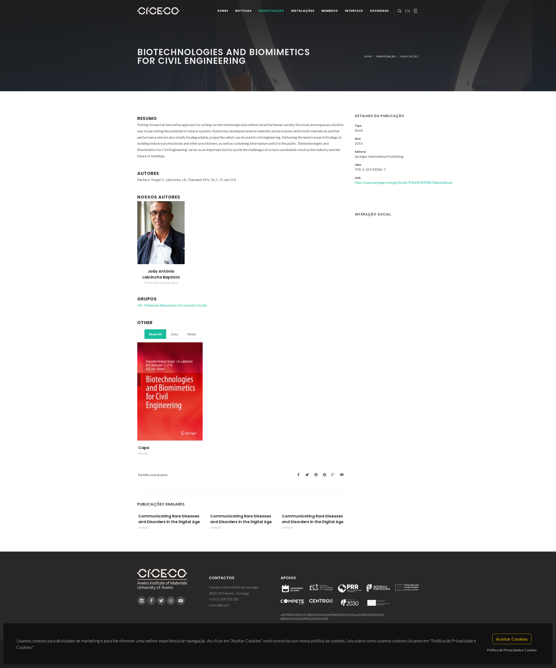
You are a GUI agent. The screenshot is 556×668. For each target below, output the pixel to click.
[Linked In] (141, 600)
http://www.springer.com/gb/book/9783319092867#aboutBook (404, 182)
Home (368, 56)
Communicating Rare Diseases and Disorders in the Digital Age (169, 519)
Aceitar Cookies (512, 638)
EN (407, 11)
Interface (354, 11)
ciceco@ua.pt (219, 605)
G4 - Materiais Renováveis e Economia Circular (172, 305)
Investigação (271, 11)
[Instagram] (171, 600)
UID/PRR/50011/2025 (294, 615)
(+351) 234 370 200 (223, 599)
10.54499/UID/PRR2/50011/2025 (307, 619)
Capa (143, 447)
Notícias (243, 11)
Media (191, 334)
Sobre (222, 11)
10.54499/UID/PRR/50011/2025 (332, 615)
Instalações (302, 11)
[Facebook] (151, 600)
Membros (329, 11)
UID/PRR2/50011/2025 (370, 615)
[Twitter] (161, 600)
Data (174, 334)
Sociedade (379, 11)
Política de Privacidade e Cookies (512, 650)
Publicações (409, 56)
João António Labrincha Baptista (161, 274)
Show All (155, 334)
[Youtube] (180, 600)
